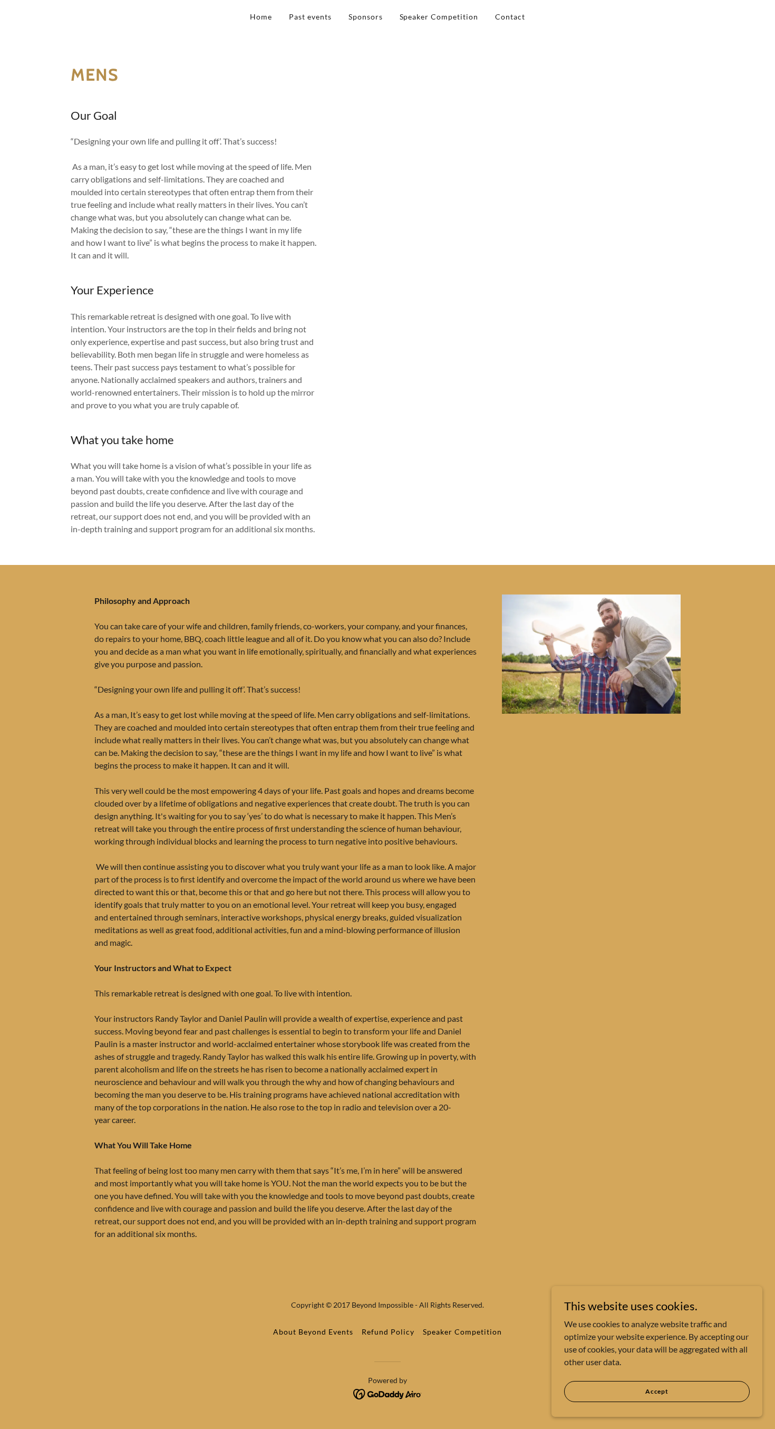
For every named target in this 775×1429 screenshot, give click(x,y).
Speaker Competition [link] (439, 16)
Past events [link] (310, 16)
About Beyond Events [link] (313, 1331)
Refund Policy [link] (388, 1331)
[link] (387, 1393)
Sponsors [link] (365, 16)
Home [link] (261, 16)
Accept (657, 1391)
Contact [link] (510, 16)
